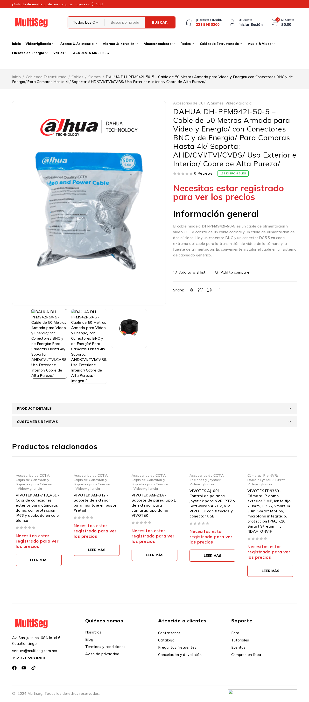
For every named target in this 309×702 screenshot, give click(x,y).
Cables (77, 77)
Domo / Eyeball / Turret (266, 480)
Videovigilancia (238, 103)
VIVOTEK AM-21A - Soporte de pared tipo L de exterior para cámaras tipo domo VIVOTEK (154, 505)
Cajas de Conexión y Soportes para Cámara (34, 482)
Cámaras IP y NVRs (263, 475)
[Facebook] (14, 668)
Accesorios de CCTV (191, 103)
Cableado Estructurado (46, 77)
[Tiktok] (33, 668)
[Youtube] (23, 668)
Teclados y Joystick (205, 480)
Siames (94, 77)
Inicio (16, 77)
